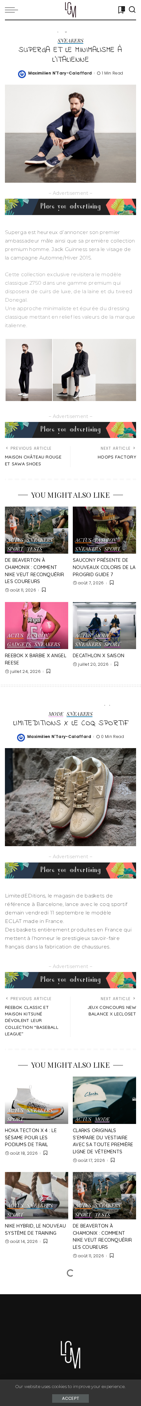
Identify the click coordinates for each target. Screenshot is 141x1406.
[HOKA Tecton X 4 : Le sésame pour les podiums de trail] (36, 1100)
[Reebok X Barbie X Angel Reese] (36, 625)
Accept (70, 1398)
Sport (15, 549)
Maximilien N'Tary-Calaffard (60, 73)
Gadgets (19, 644)
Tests (34, 549)
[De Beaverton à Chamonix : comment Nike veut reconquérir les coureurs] (36, 530)
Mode (102, 636)
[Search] (132, 10)
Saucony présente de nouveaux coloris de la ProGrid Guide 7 (104, 567)
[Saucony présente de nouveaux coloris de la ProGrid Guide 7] (104, 530)
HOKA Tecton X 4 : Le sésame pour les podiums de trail (31, 1137)
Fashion (106, 540)
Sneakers (71, 41)
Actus (15, 540)
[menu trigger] (13, 10)
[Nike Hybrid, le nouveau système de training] (36, 1195)
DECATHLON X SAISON (98, 656)
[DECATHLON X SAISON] (104, 625)
